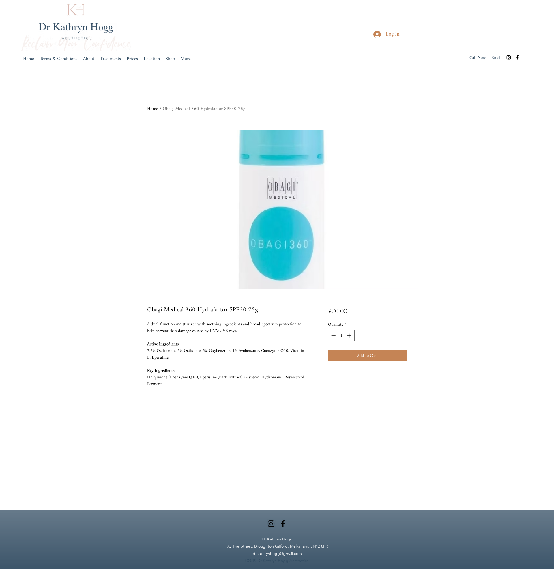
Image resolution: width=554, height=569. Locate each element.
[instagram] (509, 57)
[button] (110, 59)
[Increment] (350, 335)
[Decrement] (333, 335)
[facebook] (517, 57)
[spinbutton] (341, 335)
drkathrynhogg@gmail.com (277, 553)
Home (152, 109)
